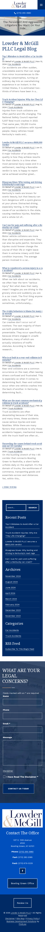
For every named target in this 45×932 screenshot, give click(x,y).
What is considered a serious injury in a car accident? (22, 269)
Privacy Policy (32, 918)
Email (6, 723)
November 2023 (13, 616)
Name (6, 696)
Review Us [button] (22, 903)
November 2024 (13, 576)
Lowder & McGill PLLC (24, 61)
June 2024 (10, 587)
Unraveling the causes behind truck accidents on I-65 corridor (22, 444)
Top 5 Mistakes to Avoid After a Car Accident (22, 57)
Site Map (20, 918)
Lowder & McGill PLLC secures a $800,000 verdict (22, 143)
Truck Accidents (15, 107)
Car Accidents (14, 64)
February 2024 (12, 604)
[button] (41, 5)
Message (7, 737)
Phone (6, 710)
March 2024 (11, 599)
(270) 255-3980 (24, 13)
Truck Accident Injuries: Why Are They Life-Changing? (22, 100)
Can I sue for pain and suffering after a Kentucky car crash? (22, 226)
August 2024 (11, 582)
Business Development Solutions (21, 921)
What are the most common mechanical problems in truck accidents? (22, 401)
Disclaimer (8, 771)
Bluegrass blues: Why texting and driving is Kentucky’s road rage (22, 183)
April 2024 (10, 593)
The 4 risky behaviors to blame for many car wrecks (22, 312)
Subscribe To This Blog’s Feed (19, 649)
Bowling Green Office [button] (22, 883)
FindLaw (22, 924)
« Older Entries (9, 487)
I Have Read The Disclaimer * (22, 777)
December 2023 (13, 610)
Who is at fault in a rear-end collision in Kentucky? (22, 358)
